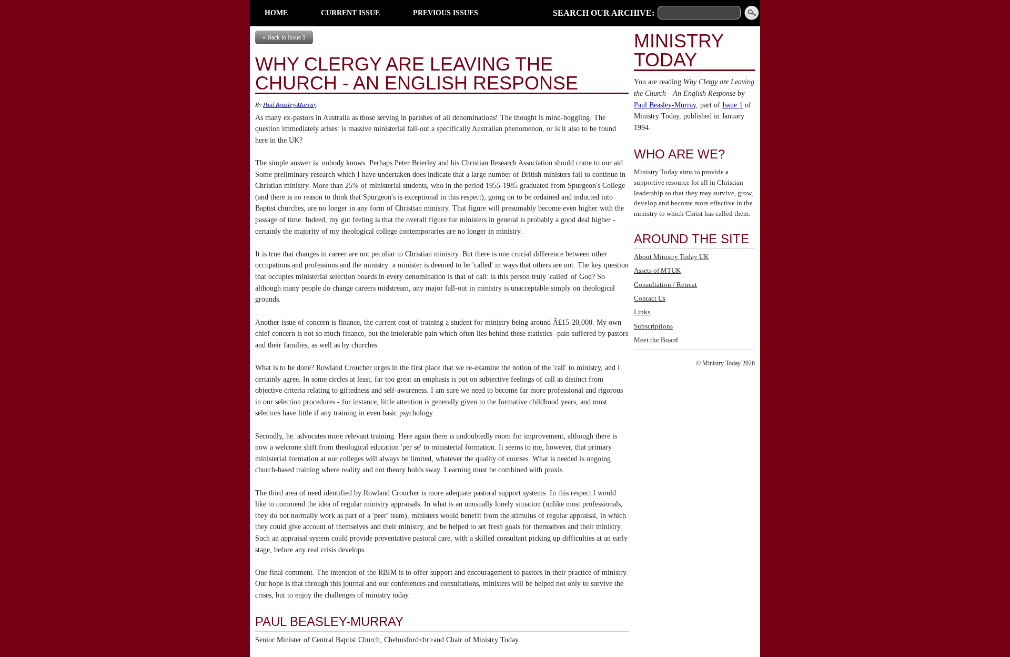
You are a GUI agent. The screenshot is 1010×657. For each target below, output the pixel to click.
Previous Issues (445, 12)
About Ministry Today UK (671, 257)
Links (642, 312)
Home (276, 12)
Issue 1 (732, 105)
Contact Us (649, 298)
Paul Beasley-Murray (289, 104)
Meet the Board (656, 340)
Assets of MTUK (657, 270)
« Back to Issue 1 (284, 37)
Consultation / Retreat (665, 284)
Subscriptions (653, 326)
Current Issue (350, 12)
